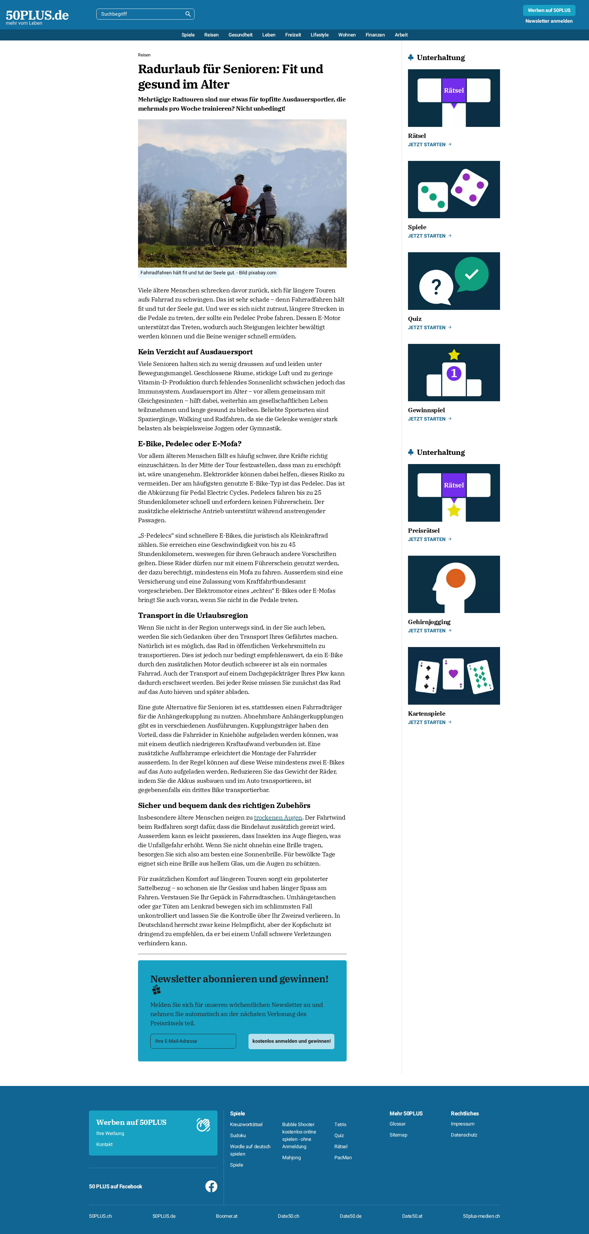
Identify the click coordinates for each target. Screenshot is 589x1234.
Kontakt (104, 1144)
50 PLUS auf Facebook (115, 1187)
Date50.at (412, 1216)
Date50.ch (288, 1216)
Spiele (237, 1114)
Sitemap (398, 1135)
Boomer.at (226, 1216)
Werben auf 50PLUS (549, 10)
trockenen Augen (278, 817)
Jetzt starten (426, 144)
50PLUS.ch (100, 1216)
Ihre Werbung (110, 1133)
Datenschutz (464, 1135)
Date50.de (350, 1216)
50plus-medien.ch (481, 1216)
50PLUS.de (163, 1216)
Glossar (397, 1124)
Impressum (462, 1124)
